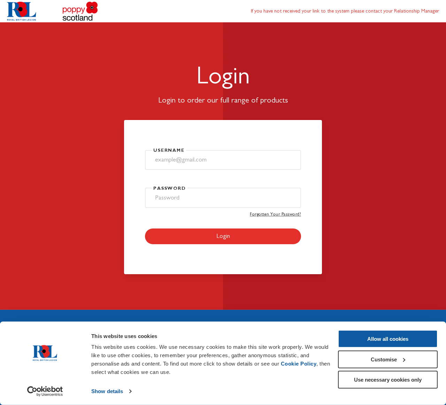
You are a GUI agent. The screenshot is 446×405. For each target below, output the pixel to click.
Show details (107, 391)
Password (169, 188)
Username (169, 150)
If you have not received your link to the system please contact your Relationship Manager (345, 11)
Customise (384, 359)
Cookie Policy (299, 364)
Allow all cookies (387, 339)
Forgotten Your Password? (275, 214)
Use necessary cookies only (388, 380)
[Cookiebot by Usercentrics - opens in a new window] (45, 391)
